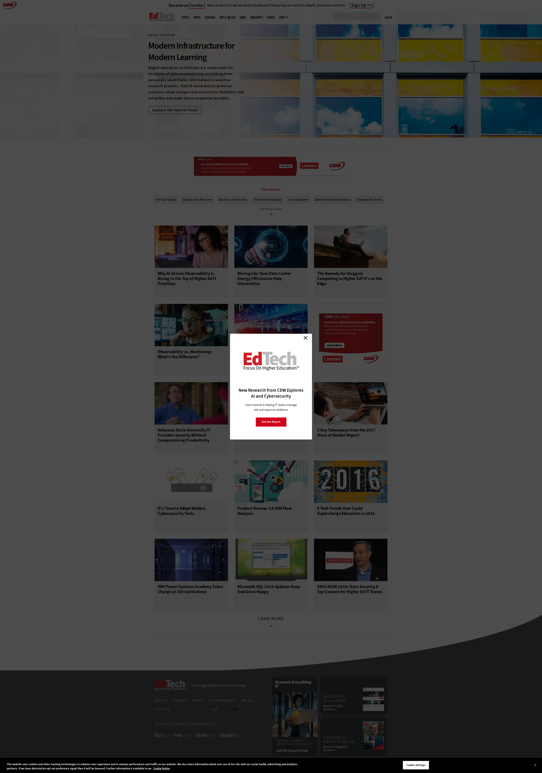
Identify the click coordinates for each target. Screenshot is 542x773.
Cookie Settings (416, 765)
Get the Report (271, 422)
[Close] (535, 765)
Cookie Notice (161, 768)
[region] (271, 765)
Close (305, 338)
